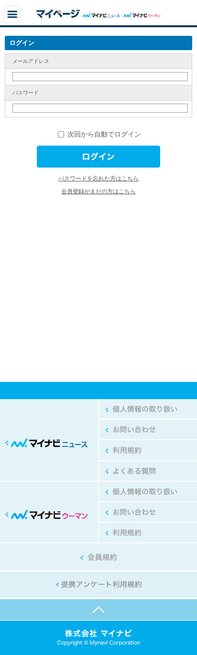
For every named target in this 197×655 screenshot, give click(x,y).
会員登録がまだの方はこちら (98, 191)
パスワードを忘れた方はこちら (98, 178)
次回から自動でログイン (103, 134)
